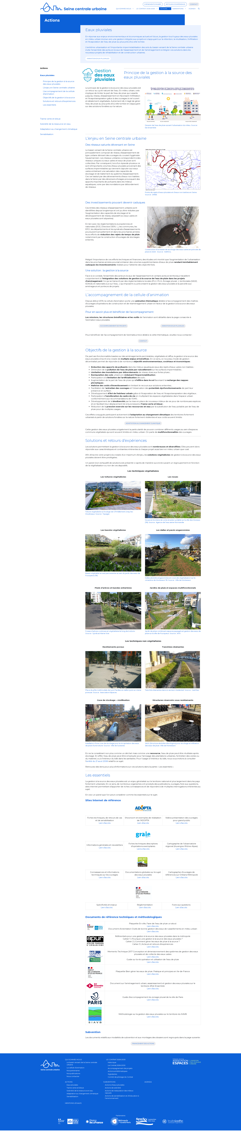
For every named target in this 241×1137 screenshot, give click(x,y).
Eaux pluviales (47, 75)
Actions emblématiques (117, 1071)
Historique (112, 1062)
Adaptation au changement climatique (143, 423)
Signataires (112, 1074)
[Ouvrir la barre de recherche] (199, 8)
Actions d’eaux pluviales (114, 1085)
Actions (163, 9)
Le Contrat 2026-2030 (145, 9)
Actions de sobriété (113, 1088)
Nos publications (73, 1073)
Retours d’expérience (175, 4)
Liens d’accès (143, 849)
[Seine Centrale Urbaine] (73, 7)
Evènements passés (152, 4)
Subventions (177, 9)
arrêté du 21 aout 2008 (97, 761)
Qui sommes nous (123, 9)
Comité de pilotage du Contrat (120, 1077)
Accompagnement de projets (120, 1068)
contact (143, 341)
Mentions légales (73, 1103)
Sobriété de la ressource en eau (55, 124)
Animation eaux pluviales (98, 58)
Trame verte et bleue (50, 119)
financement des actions (143, 1043)
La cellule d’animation (75, 1068)
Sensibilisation (46, 134)
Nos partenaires (73, 1071)
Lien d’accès (104, 823)
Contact (194, 4)
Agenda (192, 9)
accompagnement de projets (113, 326)
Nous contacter (73, 1076)
